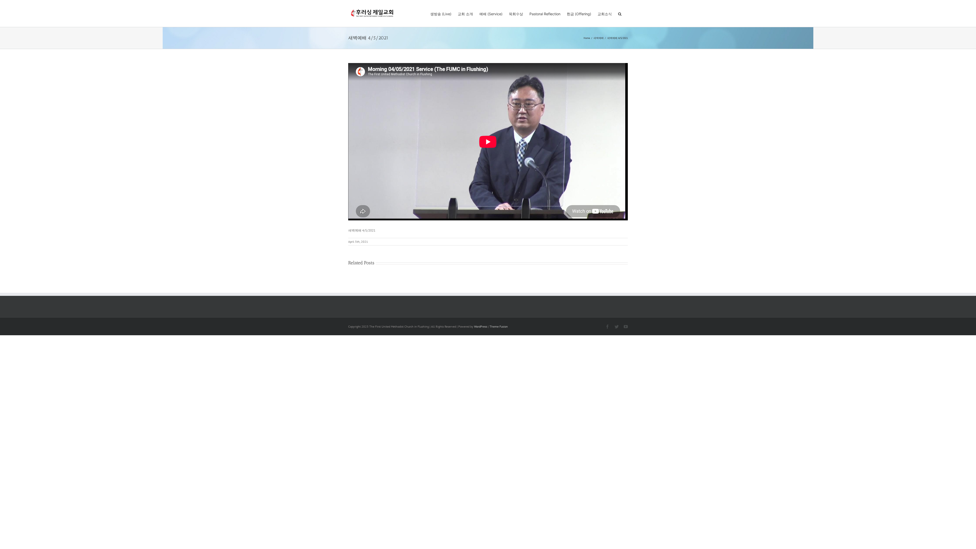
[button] (619, 13)
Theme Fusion (499, 326)
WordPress (480, 326)
